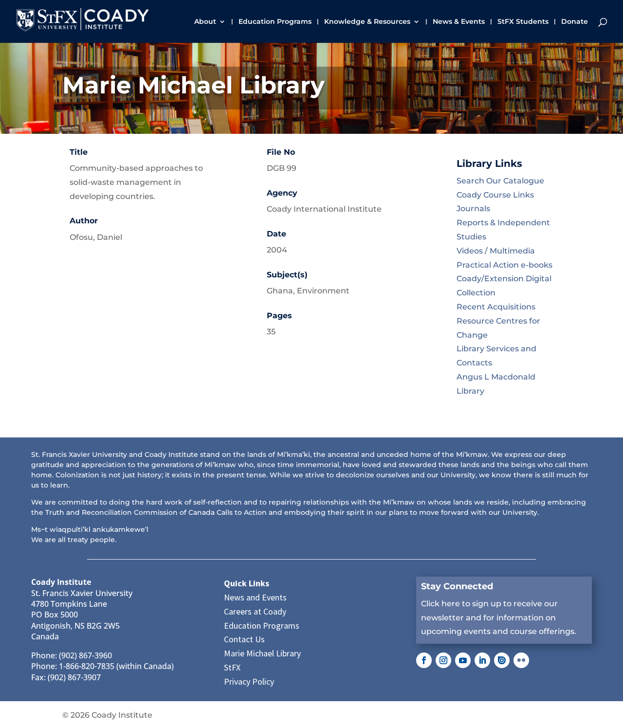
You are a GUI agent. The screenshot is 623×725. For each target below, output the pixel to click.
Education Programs (275, 22)
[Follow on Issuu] (502, 660)
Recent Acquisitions (496, 306)
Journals (473, 208)
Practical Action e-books (504, 265)
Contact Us (244, 639)
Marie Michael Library (262, 653)
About (205, 22)
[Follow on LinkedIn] (482, 660)
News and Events (255, 597)
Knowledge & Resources (367, 22)
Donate (574, 22)
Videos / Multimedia (496, 250)
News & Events (459, 22)
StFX (232, 667)
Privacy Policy (249, 681)
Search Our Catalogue (500, 180)
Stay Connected (457, 586)
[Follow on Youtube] (463, 660)
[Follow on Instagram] (443, 660)
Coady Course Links (495, 194)
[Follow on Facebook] (424, 660)
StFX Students (523, 22)
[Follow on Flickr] (521, 660)
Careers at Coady (255, 611)
